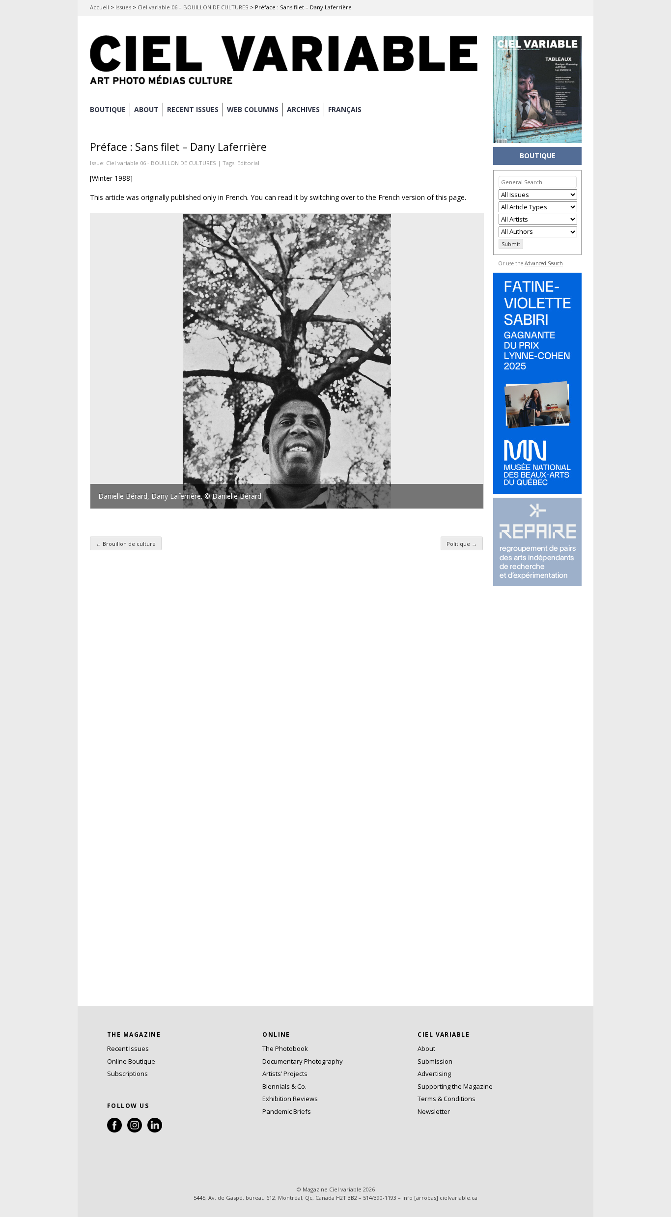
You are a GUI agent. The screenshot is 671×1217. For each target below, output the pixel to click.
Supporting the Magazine (455, 1086)
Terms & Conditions (446, 1098)
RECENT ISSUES (193, 109)
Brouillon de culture (126, 543)
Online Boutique (131, 1061)
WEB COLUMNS (253, 109)
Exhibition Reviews (290, 1098)
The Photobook (285, 1048)
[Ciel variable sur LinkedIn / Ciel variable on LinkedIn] (154, 1130)
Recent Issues (128, 1048)
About (146, 109)
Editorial (248, 163)
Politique (462, 543)
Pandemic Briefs (286, 1111)
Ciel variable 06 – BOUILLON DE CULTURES (193, 7)
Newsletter (434, 1111)
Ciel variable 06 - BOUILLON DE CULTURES (161, 163)
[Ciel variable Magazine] (286, 86)
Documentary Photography (302, 1061)
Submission (435, 1061)
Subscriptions (127, 1073)
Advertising (434, 1073)
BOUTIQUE (108, 109)
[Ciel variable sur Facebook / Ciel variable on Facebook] (114, 1130)
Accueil (99, 7)
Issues (123, 7)
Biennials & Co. (284, 1086)
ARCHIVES (303, 109)
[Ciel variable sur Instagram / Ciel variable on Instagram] (134, 1130)
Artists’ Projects (285, 1073)
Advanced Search (544, 263)
